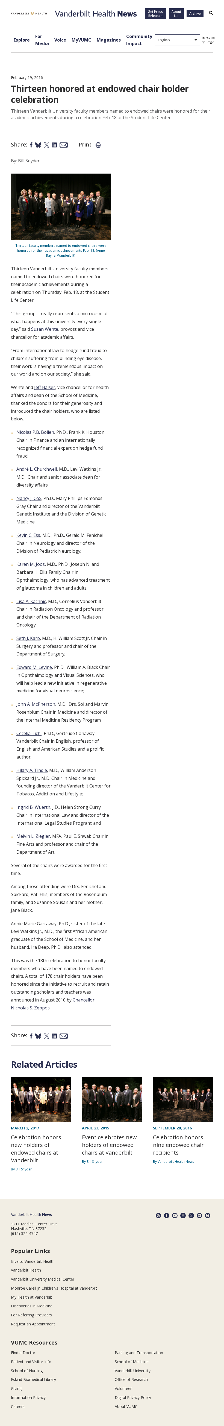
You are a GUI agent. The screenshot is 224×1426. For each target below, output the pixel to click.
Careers (18, 1406)
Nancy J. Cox (28, 498)
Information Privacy (28, 1397)
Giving (16, 1388)
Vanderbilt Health (26, 1270)
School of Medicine (132, 1361)
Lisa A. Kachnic (31, 601)
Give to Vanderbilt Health (33, 1261)
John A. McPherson (35, 704)
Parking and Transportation (139, 1352)
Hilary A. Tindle (31, 770)
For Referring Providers (31, 1314)
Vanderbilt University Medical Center (42, 1279)
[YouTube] (175, 1215)
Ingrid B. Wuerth (33, 807)
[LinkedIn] (199, 1215)
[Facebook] (166, 1215)
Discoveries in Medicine (31, 1305)
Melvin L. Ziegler (33, 836)
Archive (195, 13)
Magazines (109, 40)
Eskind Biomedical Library (33, 1379)
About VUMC (126, 1406)
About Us (176, 13)
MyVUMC (81, 40)
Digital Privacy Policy (133, 1397)
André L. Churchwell (36, 469)
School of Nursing (27, 1370)
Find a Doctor (23, 1352)
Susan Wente (44, 329)
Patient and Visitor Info (31, 1361)
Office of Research (131, 1379)
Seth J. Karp (28, 638)
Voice (60, 40)
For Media (42, 39)
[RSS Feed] (158, 1215)
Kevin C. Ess (28, 535)
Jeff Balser (44, 387)
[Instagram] (183, 1215)
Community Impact (139, 39)
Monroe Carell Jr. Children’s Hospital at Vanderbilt (54, 1288)
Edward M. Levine (34, 667)
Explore (22, 40)
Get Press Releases (155, 13)
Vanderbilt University (133, 1370)
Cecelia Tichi (29, 733)
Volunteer (123, 1388)
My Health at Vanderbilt (31, 1297)
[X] (191, 1215)
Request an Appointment (33, 1324)
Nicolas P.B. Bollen (35, 432)
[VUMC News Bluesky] (207, 1215)
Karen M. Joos (30, 564)
